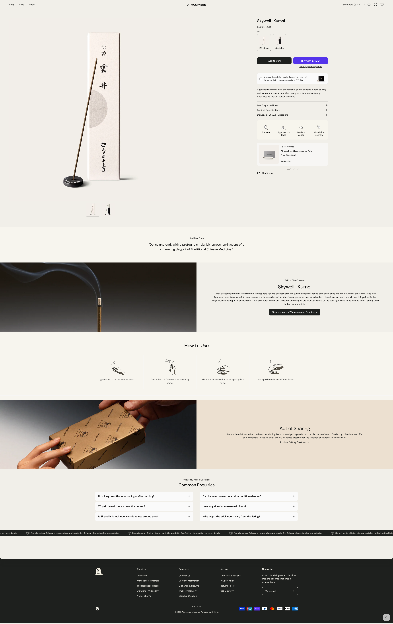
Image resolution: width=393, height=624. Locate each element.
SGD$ (195, 606)
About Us (141, 569)
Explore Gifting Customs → (294, 442)
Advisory (225, 569)
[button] (369, 4)
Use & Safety (227, 590)
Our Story (142, 575)
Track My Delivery (187, 590)
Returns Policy (227, 585)
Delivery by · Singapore (272, 114)
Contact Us (184, 575)
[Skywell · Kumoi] (93, 209)
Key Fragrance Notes (267, 105)
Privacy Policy (227, 580)
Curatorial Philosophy (148, 590)
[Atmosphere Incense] (196, 5)
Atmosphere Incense (191, 612)
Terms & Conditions (230, 575)
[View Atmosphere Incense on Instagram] (97, 608)
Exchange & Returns (189, 585)
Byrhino (215, 612)
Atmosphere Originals (148, 580)
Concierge (184, 569)
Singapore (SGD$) (352, 4)
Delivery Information (73, 533)
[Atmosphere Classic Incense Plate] (269, 154)
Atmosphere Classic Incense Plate (296, 151)
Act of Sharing (144, 596)
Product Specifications (268, 110)
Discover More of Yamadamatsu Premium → (295, 312)
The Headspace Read (148, 585)
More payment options (311, 66)
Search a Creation (188, 596)
